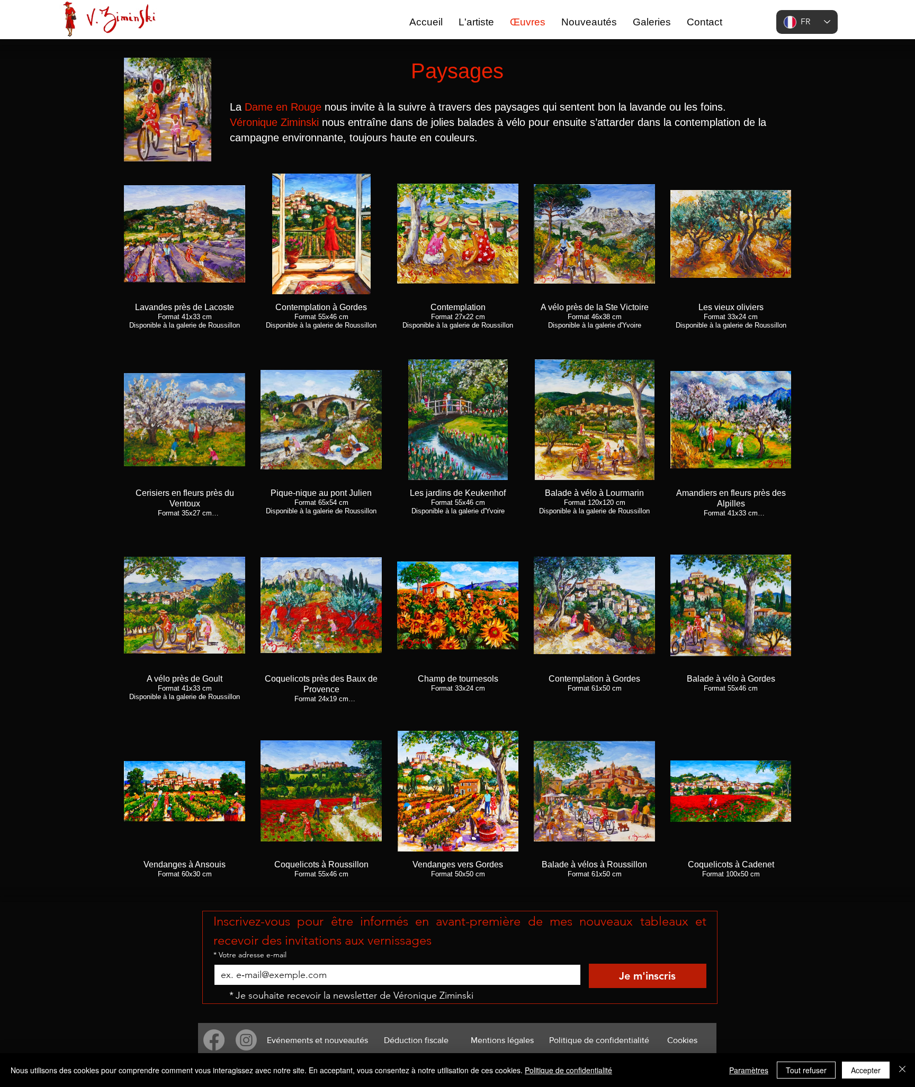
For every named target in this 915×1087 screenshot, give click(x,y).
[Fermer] (902, 1070)
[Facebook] (214, 1039)
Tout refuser (806, 1070)
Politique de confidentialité (568, 1070)
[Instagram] (246, 1039)
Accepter (866, 1070)
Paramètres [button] (748, 1070)
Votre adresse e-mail (249, 954)
